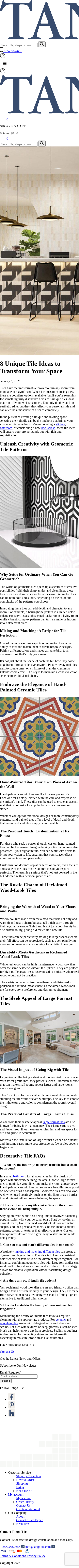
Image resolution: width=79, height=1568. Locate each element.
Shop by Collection (28, 1476)
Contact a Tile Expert (29, 1520)
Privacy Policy (36, 1556)
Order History (25, 1502)
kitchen (60, 424)
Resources (22, 1523)
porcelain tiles (9, 1323)
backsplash (48, 428)
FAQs (20, 1487)
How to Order (25, 1480)
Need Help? (24, 1491)
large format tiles (54, 1122)
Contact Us (7, 1351)
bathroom (6, 428)
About (20, 1516)
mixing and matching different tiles (37, 1251)
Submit (6, 1380)
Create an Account (28, 1509)
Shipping (22, 1483)
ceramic (61, 1319)
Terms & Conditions (13, 1556)
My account (15, 1494)
